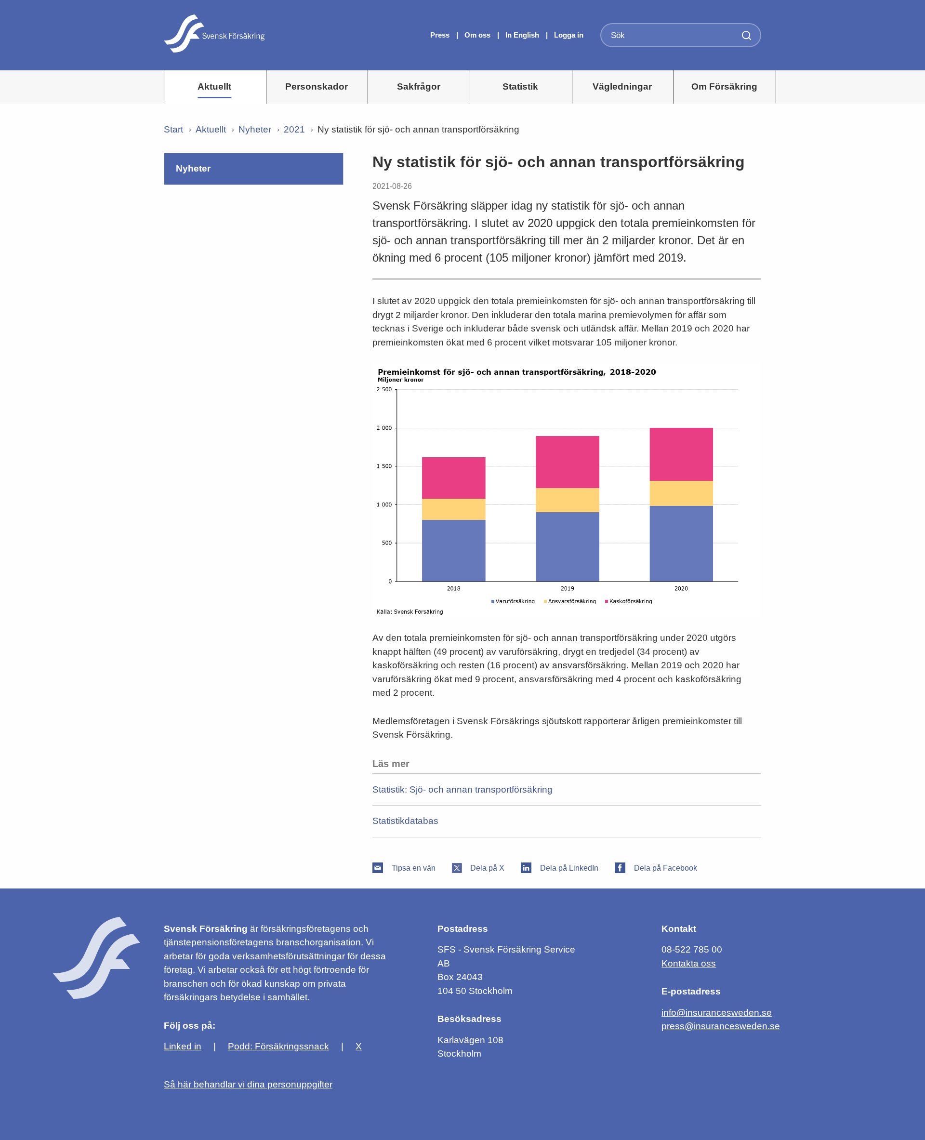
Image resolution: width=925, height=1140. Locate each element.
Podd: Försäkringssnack (278, 1046)
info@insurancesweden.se (716, 1012)
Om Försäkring (724, 86)
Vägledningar (622, 86)
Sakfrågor (418, 86)
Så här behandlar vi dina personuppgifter (248, 1084)
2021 (294, 129)
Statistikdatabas (405, 821)
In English (522, 35)
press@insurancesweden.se (720, 1026)
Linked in (182, 1046)
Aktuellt (214, 86)
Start (173, 129)
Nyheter (254, 129)
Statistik (520, 86)
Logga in (568, 35)
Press (440, 35)
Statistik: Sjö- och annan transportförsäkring (462, 789)
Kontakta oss (688, 963)
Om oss (478, 35)
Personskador (316, 86)
